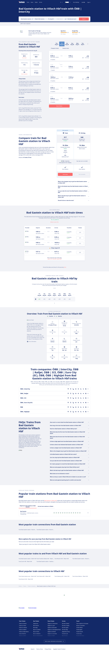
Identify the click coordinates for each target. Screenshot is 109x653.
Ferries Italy (65, 629)
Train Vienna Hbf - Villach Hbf (43, 576)
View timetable (24, 74)
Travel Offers (79, 627)
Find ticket (24, 57)
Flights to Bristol (52, 631)
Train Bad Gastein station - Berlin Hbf (27, 558)
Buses (32, 2)
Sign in (88, 2)
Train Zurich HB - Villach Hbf (25, 561)
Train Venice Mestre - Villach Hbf (80, 576)
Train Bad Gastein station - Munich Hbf (28, 529)
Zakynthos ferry (66, 631)
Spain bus (35, 623)
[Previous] (35, 295)
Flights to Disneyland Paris (54, 629)
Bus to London (36, 629)
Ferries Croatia (65, 625)
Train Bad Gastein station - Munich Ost (46, 529)
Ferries (40, 2)
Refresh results (53, 222)
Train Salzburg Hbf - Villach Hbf (61, 576)
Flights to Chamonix (52, 623)
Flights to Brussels (52, 627)
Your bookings (76, 2)
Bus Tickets (36, 621)
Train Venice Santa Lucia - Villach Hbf (27, 576)
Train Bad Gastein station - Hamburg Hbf (46, 561)
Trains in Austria (31, 586)
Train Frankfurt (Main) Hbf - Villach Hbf (46, 558)
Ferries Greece (65, 623)
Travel (77, 621)
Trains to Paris (22, 625)
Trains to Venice (23, 627)
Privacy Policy (48, 649)
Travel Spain (79, 629)
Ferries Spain (65, 627)
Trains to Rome (22, 623)
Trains (28, 2)
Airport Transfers (80, 625)
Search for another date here (55, 259)
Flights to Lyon (51, 625)
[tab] (55, 48)
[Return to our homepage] (23, 2)
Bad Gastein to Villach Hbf (50, 500)
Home (20, 586)
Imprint (32, 649)
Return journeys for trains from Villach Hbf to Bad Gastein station (34, 544)
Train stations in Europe (82, 623)
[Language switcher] (68, 2)
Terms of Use (39, 649)
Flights (36, 2)
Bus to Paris (36, 631)
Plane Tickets (51, 621)
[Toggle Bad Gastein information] (88, 513)
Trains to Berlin (22, 629)
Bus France (36, 625)
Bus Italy (35, 627)
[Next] (87, 44)
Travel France (79, 631)
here (65, 267)
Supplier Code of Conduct (59, 649)
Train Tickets (22, 621)
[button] (52, 19)
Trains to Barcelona (24, 631)
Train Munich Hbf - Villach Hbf (61, 558)
